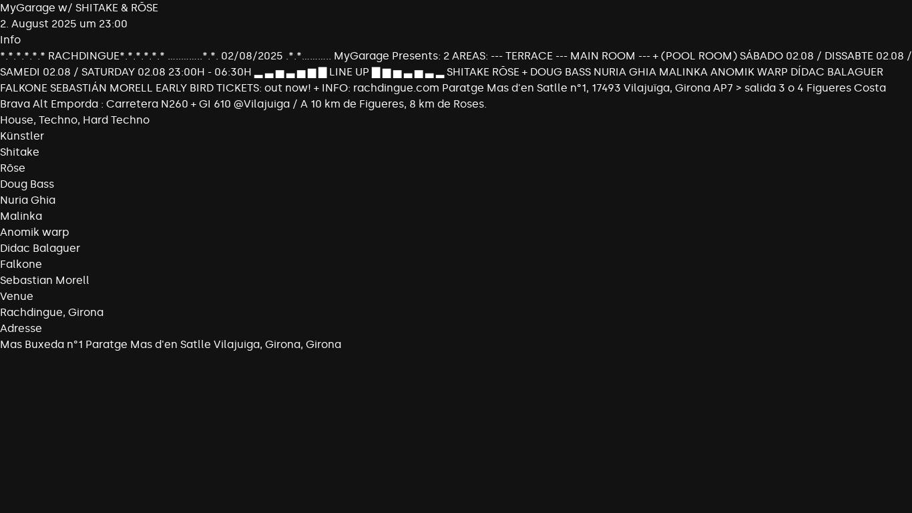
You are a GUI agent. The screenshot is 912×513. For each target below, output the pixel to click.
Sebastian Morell (44, 280)
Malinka (21, 216)
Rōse (12, 168)
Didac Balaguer (40, 248)
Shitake (19, 152)
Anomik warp (34, 232)
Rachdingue (31, 312)
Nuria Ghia (27, 200)
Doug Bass (27, 184)
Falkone (21, 264)
